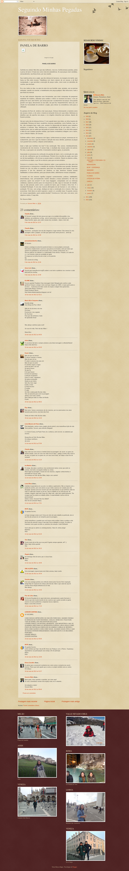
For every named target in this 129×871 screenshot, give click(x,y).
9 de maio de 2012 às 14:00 (33, 275)
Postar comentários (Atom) (31, 705)
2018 (87, 119)
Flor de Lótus (29, 595)
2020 (87, 116)
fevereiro (90, 190)
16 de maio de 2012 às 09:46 (33, 689)
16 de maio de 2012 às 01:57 (33, 671)
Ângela (27, 554)
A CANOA (90, 176)
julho (88, 152)
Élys (26, 407)
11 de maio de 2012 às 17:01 (33, 503)
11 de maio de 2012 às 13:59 (33, 478)
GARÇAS (89, 181)
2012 (87, 136)
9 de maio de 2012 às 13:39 (33, 235)
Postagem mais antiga (71, 701)
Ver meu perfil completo (90, 107)
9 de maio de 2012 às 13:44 (33, 262)
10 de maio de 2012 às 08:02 (33, 402)
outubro (89, 144)
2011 (87, 197)
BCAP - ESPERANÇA (93, 167)
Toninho (27, 579)
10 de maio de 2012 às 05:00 (33, 347)
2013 (87, 133)
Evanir (27, 353)
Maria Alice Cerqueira (31, 300)
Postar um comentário (29, 693)
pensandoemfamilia (31, 241)
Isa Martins (28, 465)
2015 (87, 127)
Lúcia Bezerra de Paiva (32, 424)
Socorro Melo (29, 677)
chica (26, 340)
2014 (87, 130)
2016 (87, 124)
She (26, 540)
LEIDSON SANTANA (31, 612)
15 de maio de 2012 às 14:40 (33, 657)
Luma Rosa (28, 483)
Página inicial (49, 701)
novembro (90, 141)
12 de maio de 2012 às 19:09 (33, 563)
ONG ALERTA (29, 568)
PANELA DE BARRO (93, 173)
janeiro (89, 193)
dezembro (90, 138)
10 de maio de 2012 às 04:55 (33, 334)
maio (89, 158)
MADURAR (90, 170)
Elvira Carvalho (29, 662)
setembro (90, 146)
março (89, 188)
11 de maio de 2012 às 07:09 (33, 443)
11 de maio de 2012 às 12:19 (33, 459)
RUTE (26, 509)
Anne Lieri (28, 268)
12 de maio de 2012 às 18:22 (33, 548)
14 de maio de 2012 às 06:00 (33, 639)
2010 (87, 199)
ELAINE (27, 280)
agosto (89, 149)
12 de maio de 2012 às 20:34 (33, 573)
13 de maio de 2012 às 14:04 (33, 590)
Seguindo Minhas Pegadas (50, 9)
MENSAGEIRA (91, 164)
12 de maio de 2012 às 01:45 (33, 534)
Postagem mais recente (27, 701)
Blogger (74, 867)
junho (89, 155)
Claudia (27, 214)
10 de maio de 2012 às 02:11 (33, 294)
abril (88, 185)
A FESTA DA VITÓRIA (93, 178)
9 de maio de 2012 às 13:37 (33, 222)
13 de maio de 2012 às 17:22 (33, 606)
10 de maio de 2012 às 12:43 (33, 418)
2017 (87, 122)
